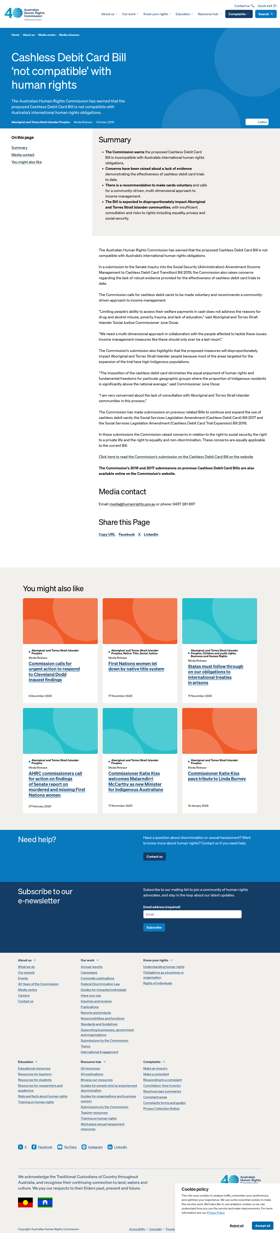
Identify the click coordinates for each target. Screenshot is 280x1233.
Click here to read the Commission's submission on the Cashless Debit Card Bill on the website (176, 457)
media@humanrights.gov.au (132, 504)
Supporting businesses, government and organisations (107, 1032)
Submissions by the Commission (104, 1040)
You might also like (26, 162)
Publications (90, 1006)
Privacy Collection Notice (161, 1108)
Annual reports (91, 966)
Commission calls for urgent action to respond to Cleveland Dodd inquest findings (54, 672)
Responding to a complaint (162, 1079)
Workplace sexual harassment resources (102, 1126)
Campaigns (89, 972)
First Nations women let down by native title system (136, 666)
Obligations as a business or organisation (163, 975)
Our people (26, 972)
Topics (85, 1046)
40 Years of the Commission (38, 983)
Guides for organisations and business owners (108, 1099)
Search (263, 14)
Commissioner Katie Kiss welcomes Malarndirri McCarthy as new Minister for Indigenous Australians (135, 781)
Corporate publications (97, 978)
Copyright (155, 1229)
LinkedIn (151, 534)
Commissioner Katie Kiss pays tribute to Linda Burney (217, 776)
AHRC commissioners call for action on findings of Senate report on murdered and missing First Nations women (57, 784)
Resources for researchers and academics (40, 1088)
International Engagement (99, 1051)
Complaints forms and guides (164, 1102)
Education (183, 13)
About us (107, 13)
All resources (90, 1068)
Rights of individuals (157, 983)
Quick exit (265, 5)
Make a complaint (156, 1074)
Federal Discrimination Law (100, 983)
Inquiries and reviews (96, 1001)
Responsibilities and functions (102, 1018)
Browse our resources (97, 1079)
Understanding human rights (163, 966)
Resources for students (35, 1079)
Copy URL (107, 534)
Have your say (91, 995)
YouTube (70, 1147)
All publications (92, 1074)
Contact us (242, 5)
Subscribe (154, 927)
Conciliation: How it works (162, 1085)
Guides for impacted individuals (103, 989)
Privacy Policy (215, 1213)
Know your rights (155, 13)
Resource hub (208, 13)
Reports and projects (96, 1012)
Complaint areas (155, 1097)
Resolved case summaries (162, 1091)
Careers (24, 995)
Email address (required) (161, 906)
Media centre (27, 989)
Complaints (237, 14)
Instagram (95, 1147)
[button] (257, 122)
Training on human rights (36, 1101)
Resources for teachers (35, 1074)
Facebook (127, 534)
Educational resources (34, 1068)
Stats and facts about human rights (42, 1096)
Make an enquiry (155, 1068)
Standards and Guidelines (99, 1024)
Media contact (22, 155)
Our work (129, 13)
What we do (26, 966)
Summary (19, 147)
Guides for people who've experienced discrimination (109, 1088)
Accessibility (137, 1229)
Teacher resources (94, 1112)
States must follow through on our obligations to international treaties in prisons (215, 674)
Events (23, 978)
